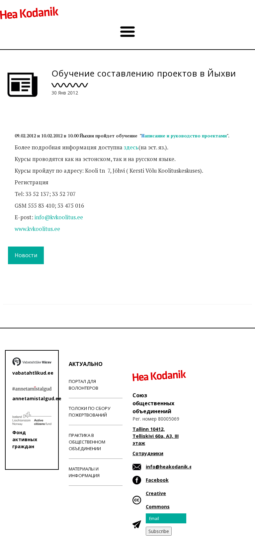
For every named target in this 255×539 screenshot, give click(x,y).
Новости (26, 255)
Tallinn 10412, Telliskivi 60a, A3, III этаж (155, 436)
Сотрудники (147, 453)
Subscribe (158, 531)
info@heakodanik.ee (170, 466)
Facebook (157, 480)
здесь (131, 147)
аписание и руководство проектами (184, 136)
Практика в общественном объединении (87, 441)
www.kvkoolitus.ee (37, 229)
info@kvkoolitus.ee (59, 217)
